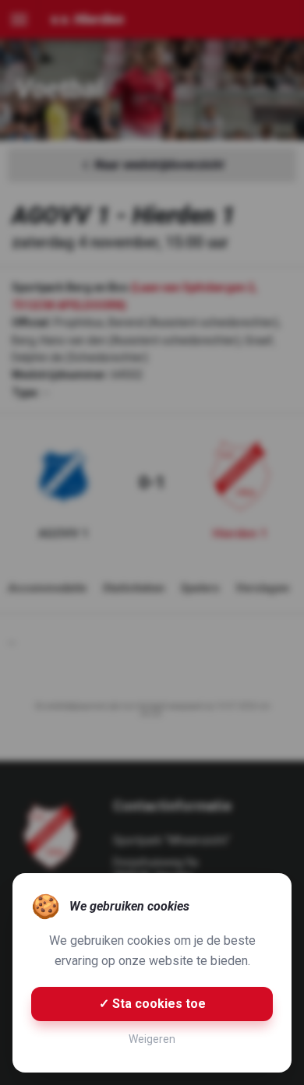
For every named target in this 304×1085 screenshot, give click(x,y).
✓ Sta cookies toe (152, 1003)
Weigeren (152, 1039)
